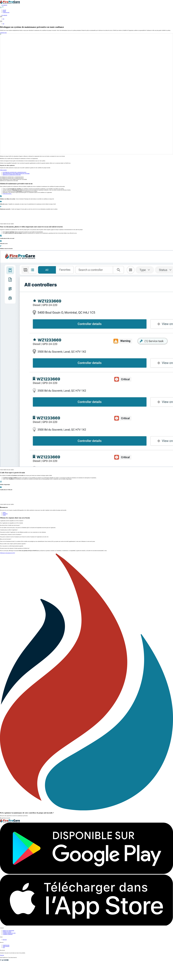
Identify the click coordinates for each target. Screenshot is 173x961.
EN (3, 18)
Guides (4, 514)
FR (1, 16)
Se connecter (4, 5)
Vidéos (4, 512)
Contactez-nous (6, 12)
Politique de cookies (7, 931)
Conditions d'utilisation (8, 934)
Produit (4, 11)
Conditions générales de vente (9, 933)
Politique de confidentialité (8, 930)
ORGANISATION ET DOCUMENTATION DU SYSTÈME (16, 173)
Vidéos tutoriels (3, 170)
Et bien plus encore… (7, 193)
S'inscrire (2, 955)
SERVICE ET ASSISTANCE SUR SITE (12, 174)
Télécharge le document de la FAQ (7, 552)
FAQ (4, 947)
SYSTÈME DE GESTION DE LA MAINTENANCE (14, 172)
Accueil (4, 10)
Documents (5, 513)
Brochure (5, 939)
